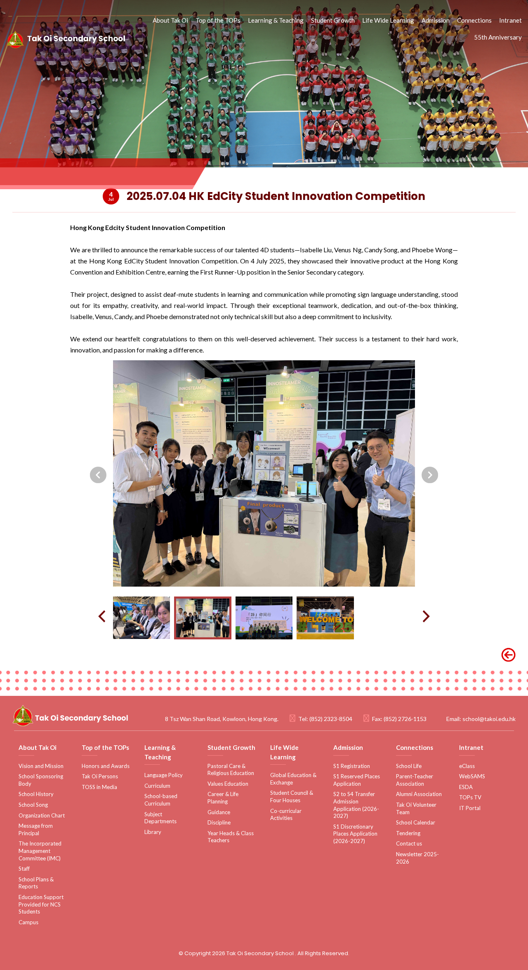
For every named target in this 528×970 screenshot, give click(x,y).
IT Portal (470, 808)
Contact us (409, 843)
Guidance (218, 812)
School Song (33, 804)
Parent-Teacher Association (414, 780)
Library (152, 832)
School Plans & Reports (36, 883)
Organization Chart (42, 815)
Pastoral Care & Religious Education (230, 770)
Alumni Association (419, 794)
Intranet (510, 20)
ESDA (466, 787)
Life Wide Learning (388, 20)
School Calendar (415, 822)
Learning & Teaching (276, 20)
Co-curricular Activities (286, 815)
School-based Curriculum (160, 800)
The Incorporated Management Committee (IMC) (40, 850)
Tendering (408, 833)
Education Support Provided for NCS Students (41, 904)
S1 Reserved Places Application (356, 780)
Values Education (227, 783)
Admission (436, 20)
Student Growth (333, 20)
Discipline (219, 822)
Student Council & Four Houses (291, 796)
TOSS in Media (99, 787)
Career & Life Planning (222, 798)
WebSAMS (472, 776)
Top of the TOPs (218, 20)
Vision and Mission (41, 766)
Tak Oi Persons (100, 776)
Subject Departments (160, 818)
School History (36, 794)
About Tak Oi (170, 20)
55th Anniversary (498, 37)
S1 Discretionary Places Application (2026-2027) (355, 833)
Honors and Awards (106, 766)
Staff (24, 868)
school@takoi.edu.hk (489, 718)
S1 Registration (351, 766)
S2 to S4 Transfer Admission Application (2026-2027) (356, 805)
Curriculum (157, 785)
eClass (467, 766)
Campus (28, 922)
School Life (409, 766)
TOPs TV (470, 797)
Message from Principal (36, 829)
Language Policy (163, 775)
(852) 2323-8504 (330, 718)
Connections (474, 20)
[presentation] (98, 475)
